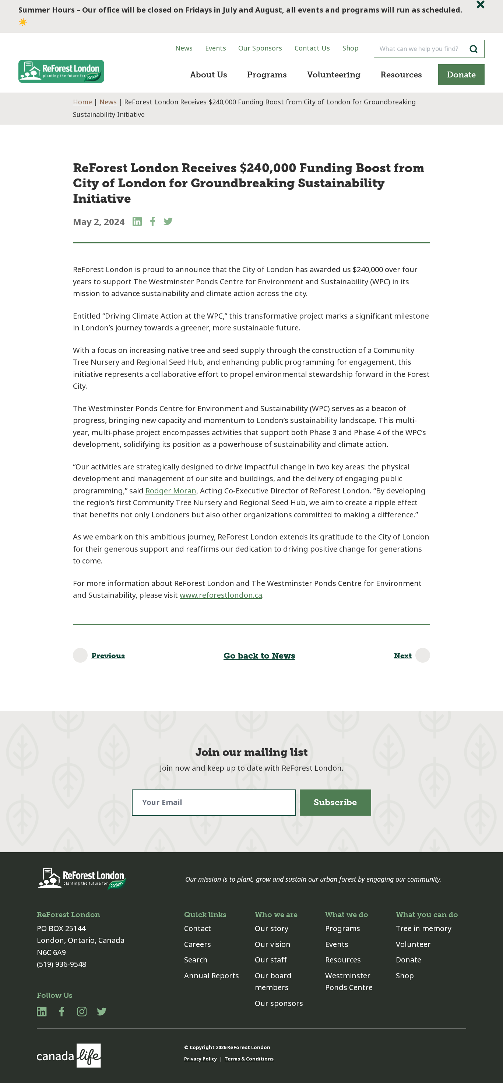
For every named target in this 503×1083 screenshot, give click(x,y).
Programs (267, 75)
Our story (271, 928)
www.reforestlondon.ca (221, 595)
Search (196, 960)
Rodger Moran (170, 491)
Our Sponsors (260, 48)
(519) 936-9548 (61, 964)
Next (403, 655)
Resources (401, 75)
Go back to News (259, 655)
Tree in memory (423, 928)
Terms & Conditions (249, 1058)
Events (215, 48)
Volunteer (413, 944)
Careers (197, 944)
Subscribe (335, 802)
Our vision (273, 944)
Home (82, 102)
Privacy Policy (200, 1058)
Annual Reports (211, 976)
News (184, 48)
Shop (350, 48)
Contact (197, 928)
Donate (461, 75)
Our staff (271, 960)
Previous (108, 655)
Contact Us (312, 48)
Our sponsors (279, 1003)
